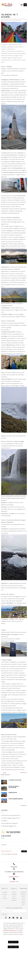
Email (2, 838)
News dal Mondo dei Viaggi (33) (9, 823)
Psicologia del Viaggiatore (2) (8, 826)
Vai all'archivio (24, 805)
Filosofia (4, 898)
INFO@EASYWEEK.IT (14, 876)
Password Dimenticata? (6, 851)
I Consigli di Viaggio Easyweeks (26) (10, 818)
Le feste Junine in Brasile (16, 798)
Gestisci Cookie (13, 946)
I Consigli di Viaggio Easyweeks (12, 20)
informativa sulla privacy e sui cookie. (13, 930)
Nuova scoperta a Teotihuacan (14, 787)
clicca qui (14, 854)
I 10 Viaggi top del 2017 (15, 780)
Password (3, 844)
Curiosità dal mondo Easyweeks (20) (10, 815)
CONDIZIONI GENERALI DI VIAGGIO (23, 894)
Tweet (4, 772)
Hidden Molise (13, 792)
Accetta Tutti (13, 942)
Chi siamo (4, 892)
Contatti (14, 892)
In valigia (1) (4, 820)
